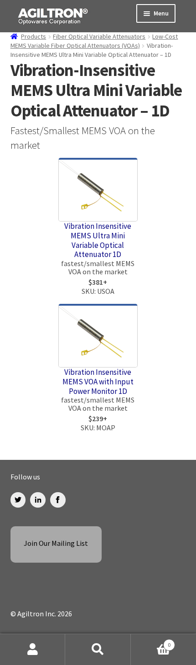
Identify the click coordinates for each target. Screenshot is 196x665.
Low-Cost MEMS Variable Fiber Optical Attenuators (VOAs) (94, 41)
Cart (151, 641)
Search (97, 649)
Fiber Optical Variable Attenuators (99, 36)
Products (33, 36)
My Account (32, 649)
